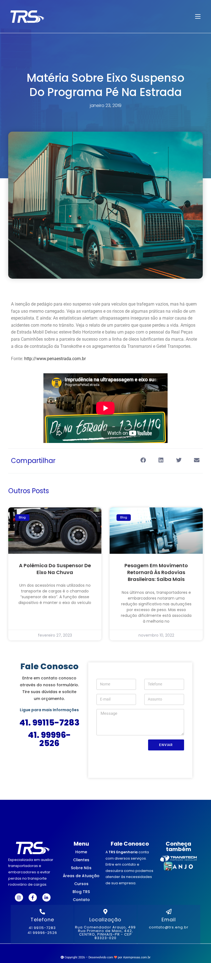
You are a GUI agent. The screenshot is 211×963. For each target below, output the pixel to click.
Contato (81, 899)
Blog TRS (81, 891)
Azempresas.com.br (137, 957)
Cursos (81, 883)
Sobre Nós (81, 868)
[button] (143, 460)
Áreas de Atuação (81, 876)
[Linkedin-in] (46, 897)
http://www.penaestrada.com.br (55, 358)
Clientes (81, 860)
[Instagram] (19, 897)
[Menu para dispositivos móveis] (198, 16)
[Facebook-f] (33, 897)
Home (81, 852)
